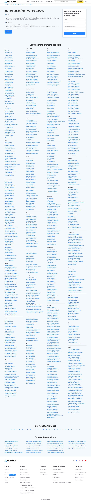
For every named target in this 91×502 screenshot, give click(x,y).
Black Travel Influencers (31, 129)
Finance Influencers (30, 318)
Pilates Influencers (9, 363)
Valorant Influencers (51, 174)
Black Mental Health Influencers (33, 58)
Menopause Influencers (31, 57)
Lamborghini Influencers (73, 192)
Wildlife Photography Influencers (54, 207)
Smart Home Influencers (10, 153)
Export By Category (19, 4)
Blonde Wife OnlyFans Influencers (75, 388)
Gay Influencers (71, 120)
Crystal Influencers (72, 169)
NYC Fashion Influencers (10, 292)
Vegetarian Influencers (9, 195)
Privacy (6, 480)
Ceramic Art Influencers (31, 359)
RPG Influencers (50, 162)
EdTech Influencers (72, 276)
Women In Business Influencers (75, 69)
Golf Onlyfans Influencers (52, 340)
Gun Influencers (8, 98)
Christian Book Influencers (52, 377)
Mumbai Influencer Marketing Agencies (55, 445)
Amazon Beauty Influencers (11, 328)
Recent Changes (79, 474)
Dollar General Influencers (31, 103)
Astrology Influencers (72, 168)
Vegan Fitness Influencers (10, 372)
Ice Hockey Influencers (31, 188)
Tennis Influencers (30, 174)
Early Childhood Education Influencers (76, 279)
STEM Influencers (72, 271)
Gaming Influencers (51, 145)
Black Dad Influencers (30, 262)
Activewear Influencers (10, 289)
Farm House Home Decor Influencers (34, 306)
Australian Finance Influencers (32, 337)
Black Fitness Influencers (10, 379)
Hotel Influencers (29, 151)
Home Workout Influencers (10, 393)
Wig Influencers (8, 334)
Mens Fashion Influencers (10, 268)
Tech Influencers (8, 69)
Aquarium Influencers (51, 244)
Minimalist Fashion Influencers (11, 297)
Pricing (80, 1)
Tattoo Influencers (30, 382)
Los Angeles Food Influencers (11, 227)
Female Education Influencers (74, 288)
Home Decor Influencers (10, 96)
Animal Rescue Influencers (52, 220)
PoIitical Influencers (9, 90)
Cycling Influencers (30, 169)
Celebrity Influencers (51, 265)
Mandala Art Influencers (31, 366)
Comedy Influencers (51, 283)
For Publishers (43, 469)
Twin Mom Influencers (30, 245)
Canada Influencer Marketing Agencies (55, 452)
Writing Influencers (51, 417)
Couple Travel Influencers (31, 134)
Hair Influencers (8, 329)
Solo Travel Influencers (31, 126)
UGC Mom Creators (9, 118)
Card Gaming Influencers (52, 180)
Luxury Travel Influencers (31, 121)
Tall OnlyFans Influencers (52, 337)
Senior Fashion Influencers (10, 298)
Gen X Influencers (51, 69)
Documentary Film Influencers (53, 259)
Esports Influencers (51, 153)
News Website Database (26, 485)
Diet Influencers (29, 85)
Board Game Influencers (52, 155)
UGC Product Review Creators (11, 124)
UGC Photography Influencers (74, 247)
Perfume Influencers (9, 335)
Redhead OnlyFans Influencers (53, 326)
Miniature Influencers (30, 380)
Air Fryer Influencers (9, 215)
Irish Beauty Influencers (10, 351)
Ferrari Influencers (72, 194)
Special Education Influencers (74, 282)
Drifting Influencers (72, 219)
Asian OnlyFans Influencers (53, 310)
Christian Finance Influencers (32, 340)
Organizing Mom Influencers (32, 243)
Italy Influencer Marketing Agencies (33, 452)
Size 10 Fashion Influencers (11, 295)
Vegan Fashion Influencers (10, 310)
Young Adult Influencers (52, 368)
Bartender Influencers (9, 253)
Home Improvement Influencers (32, 298)
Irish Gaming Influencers (52, 193)
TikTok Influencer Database (27, 493)
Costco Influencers (30, 94)
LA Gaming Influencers (52, 191)
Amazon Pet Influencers (52, 211)
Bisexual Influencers (72, 124)
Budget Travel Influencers (31, 147)
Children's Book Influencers (53, 369)
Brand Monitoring (57, 469)
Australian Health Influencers (32, 80)
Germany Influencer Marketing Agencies (55, 446)
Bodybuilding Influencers (10, 366)
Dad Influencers (29, 261)
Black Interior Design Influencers (33, 293)
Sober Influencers (51, 65)
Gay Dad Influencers (72, 144)
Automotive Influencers (73, 189)
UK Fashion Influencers (10, 290)
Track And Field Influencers (32, 195)
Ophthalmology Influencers (74, 306)
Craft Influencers (29, 347)
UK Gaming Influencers (52, 188)
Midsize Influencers (9, 279)
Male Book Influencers (52, 406)
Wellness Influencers (9, 79)
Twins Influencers (29, 255)
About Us (7, 469)
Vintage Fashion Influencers (11, 278)
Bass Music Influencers (52, 125)
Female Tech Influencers (10, 144)
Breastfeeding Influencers (31, 225)
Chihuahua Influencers (52, 227)
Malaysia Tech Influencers (10, 166)
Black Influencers (71, 81)
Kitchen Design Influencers (31, 300)
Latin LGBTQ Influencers (73, 150)
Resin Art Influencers (30, 363)
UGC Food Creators (9, 114)
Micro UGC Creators (9, 121)
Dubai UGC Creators (9, 135)
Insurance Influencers (30, 335)
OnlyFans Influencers (9, 73)
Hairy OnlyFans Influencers (74, 355)
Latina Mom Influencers (31, 230)
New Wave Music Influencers (53, 124)
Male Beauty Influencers (10, 339)
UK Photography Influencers (74, 258)
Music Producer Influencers (53, 116)
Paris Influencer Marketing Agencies (55, 450)
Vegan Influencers (8, 85)
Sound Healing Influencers (73, 165)
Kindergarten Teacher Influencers (75, 287)
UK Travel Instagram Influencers (33, 142)
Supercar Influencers (72, 191)
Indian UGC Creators (9, 133)
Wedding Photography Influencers (75, 239)
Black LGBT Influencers (73, 148)
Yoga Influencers (8, 76)
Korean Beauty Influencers (10, 348)
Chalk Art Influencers (30, 383)
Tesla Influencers (71, 218)
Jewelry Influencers (9, 305)
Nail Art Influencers (30, 361)
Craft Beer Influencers (9, 242)
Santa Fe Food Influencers (73, 406)
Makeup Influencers (9, 321)
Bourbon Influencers (9, 250)
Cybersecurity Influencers (10, 151)
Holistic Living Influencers (73, 163)
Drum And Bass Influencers (53, 135)
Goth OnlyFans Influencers (52, 359)
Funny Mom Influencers (31, 229)
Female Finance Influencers (32, 321)
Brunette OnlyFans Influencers (53, 350)
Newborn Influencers (72, 340)
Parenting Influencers (9, 93)
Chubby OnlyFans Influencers (53, 358)
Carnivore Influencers (9, 193)
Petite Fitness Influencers (10, 390)
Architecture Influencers (31, 281)
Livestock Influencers (51, 241)
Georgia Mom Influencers (73, 407)
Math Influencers (71, 274)
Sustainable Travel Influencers (32, 131)
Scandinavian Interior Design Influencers (34, 312)
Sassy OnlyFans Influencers (74, 360)
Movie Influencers (51, 256)
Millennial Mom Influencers (31, 246)
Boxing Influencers (30, 171)
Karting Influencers (30, 209)
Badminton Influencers (31, 182)
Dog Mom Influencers (51, 209)
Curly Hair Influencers (9, 331)
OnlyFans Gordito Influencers (74, 401)
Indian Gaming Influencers (52, 186)
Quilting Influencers (30, 351)
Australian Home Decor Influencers (33, 309)
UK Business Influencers (73, 65)
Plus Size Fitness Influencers (11, 371)
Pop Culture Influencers (52, 252)
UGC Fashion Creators (9, 110)
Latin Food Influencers (9, 234)
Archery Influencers (30, 204)
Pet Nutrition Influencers (52, 212)
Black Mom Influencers (31, 221)
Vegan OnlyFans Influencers (53, 345)
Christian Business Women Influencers (76, 74)
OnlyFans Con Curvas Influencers (75, 395)
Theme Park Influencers (52, 273)
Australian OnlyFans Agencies (11, 448)
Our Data (7, 472)
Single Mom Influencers (31, 219)
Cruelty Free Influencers (10, 342)
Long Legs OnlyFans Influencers (75, 358)
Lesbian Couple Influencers (74, 139)
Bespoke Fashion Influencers (11, 311)
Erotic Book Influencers (52, 398)
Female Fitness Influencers (10, 374)
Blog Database (23, 472)
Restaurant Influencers (9, 187)
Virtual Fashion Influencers (10, 308)
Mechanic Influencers (72, 200)
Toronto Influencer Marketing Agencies (76, 443)
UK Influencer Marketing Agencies (33, 443)
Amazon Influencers (9, 74)
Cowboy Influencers (51, 66)
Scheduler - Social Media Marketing (62, 482)
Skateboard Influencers (31, 179)
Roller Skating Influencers (31, 198)
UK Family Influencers (30, 269)
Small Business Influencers (74, 54)
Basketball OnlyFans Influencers (75, 381)
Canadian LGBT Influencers (74, 147)
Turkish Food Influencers (10, 231)
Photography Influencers (10, 66)
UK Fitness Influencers (9, 385)
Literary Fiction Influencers (52, 399)
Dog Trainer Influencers (52, 217)
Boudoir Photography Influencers (75, 248)
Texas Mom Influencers (31, 238)
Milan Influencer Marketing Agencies (55, 441)
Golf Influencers (8, 65)
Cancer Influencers (30, 68)
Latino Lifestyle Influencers (53, 82)
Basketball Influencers (30, 176)
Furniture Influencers (30, 301)
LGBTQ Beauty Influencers (10, 353)
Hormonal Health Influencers (32, 77)
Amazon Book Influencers (52, 395)
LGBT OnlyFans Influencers (53, 334)
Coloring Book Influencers (52, 384)
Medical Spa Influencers (73, 318)
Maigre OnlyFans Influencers (74, 369)
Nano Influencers (8, 52)
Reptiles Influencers (51, 203)
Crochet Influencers (30, 353)
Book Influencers (8, 80)
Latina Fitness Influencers (10, 384)
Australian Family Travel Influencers (33, 266)
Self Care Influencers (9, 103)
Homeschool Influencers (73, 273)
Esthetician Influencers (73, 303)
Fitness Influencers (9, 58)
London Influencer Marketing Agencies (34, 445)
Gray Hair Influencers (9, 332)
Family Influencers (30, 251)
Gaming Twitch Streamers (52, 150)
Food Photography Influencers (74, 242)
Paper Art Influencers (30, 367)
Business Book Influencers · (53, 392)
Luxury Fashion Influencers (10, 267)
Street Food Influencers (10, 228)
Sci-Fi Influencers (50, 290)
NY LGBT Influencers (72, 155)
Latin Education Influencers (74, 285)
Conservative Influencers (10, 92)
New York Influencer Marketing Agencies (14, 452)
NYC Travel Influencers (31, 144)
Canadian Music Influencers (53, 122)
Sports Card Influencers (31, 193)
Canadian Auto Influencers (74, 205)
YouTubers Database (25, 482)
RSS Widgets (56, 474)
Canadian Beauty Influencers (11, 354)
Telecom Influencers (9, 155)
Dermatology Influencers (73, 302)
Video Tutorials (79, 469)
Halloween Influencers (51, 289)
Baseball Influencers (30, 181)
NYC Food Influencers (9, 225)
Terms (6, 482)
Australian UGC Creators (10, 122)
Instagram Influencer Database (27, 487)
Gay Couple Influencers (73, 142)
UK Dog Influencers (51, 236)
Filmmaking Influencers (52, 251)
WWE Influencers (50, 284)
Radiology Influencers (72, 311)
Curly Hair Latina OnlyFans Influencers (76, 365)
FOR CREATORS (49, 1)
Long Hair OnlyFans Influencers (75, 390)
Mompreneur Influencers (73, 66)
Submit (74, 33)
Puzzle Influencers (51, 161)
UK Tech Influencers (9, 156)
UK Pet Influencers (51, 234)
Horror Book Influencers (52, 382)
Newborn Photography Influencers (75, 240)
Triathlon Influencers (30, 201)
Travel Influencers (8, 57)
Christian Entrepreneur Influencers (75, 76)
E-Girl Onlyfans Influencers (52, 324)
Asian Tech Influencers (10, 167)
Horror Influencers (8, 101)
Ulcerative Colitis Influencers (74, 404)
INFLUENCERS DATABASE (37, 1)
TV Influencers (50, 262)
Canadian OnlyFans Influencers (53, 316)
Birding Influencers (51, 239)
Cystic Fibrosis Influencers (31, 71)
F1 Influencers (71, 213)
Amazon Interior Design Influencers (33, 113)
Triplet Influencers (30, 256)
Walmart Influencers (30, 95)
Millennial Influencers (51, 68)
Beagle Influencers (51, 242)
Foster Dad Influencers (73, 411)
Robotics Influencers (9, 169)
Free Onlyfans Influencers (52, 312)
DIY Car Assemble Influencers (74, 210)
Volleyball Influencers (30, 192)
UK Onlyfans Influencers (52, 315)
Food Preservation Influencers (11, 236)
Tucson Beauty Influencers (74, 412)
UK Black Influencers (72, 110)
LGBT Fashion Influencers (73, 128)
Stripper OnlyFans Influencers (74, 350)
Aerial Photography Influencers (74, 255)
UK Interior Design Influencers (32, 295)
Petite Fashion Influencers (10, 284)
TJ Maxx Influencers (30, 99)
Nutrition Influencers (9, 214)
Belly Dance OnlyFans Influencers (75, 361)
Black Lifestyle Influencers (52, 76)
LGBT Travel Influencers (31, 132)
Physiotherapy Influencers (31, 73)
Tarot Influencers (71, 166)
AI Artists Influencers (30, 364)
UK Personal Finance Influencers (33, 332)
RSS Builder (55, 480)
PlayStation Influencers (52, 170)
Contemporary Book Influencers (54, 396)
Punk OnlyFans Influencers (74, 384)
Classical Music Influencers (53, 97)
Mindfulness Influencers (73, 161)
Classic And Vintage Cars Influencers (76, 202)
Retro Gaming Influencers (52, 164)
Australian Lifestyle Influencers (53, 85)
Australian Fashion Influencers (11, 294)
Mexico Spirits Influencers (10, 257)
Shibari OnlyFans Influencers (74, 354)
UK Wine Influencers (9, 260)
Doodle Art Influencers (31, 372)
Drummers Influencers (51, 137)
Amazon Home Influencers (31, 111)
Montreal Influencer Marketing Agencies (77, 441)
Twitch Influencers (51, 270)
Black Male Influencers (73, 106)
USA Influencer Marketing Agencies (33, 441)
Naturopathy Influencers (73, 313)
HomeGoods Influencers (31, 105)
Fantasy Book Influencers (52, 393)
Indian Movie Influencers (52, 302)
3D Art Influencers (30, 369)
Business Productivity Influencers (75, 68)
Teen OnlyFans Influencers (52, 353)
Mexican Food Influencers (10, 209)
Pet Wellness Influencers (52, 214)
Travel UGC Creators (9, 111)
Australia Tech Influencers (10, 170)
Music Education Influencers (53, 118)
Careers (10, 474)
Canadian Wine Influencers (10, 258)
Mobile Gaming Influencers (52, 172)
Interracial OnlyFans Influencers (54, 348)
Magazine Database (25, 477)
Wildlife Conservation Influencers (54, 204)
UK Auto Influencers (72, 199)
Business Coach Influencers (74, 55)
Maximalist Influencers (52, 57)
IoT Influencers (8, 159)
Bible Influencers (71, 177)
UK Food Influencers (9, 223)
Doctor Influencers (72, 299)
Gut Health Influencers (30, 61)
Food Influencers (8, 55)
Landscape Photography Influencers (76, 245)
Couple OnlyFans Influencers (53, 308)
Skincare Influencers (9, 323)
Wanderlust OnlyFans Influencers (75, 352)
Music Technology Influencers (53, 114)
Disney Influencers (51, 271)
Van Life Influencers (30, 137)
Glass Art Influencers (30, 377)
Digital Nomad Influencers (31, 136)
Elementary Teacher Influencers (75, 281)
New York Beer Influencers (10, 255)
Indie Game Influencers (52, 182)
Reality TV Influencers (51, 254)
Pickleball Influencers (30, 163)
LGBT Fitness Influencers (73, 132)
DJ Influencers (50, 106)
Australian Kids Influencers (74, 337)
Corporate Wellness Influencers (32, 82)
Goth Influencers (50, 63)
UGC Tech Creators (9, 127)
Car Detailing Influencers (73, 224)
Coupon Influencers (30, 102)
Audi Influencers (71, 216)
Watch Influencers (8, 303)
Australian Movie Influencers (53, 300)
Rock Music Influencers (52, 92)
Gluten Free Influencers (10, 188)
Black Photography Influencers (74, 113)
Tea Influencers (8, 244)
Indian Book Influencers (52, 411)
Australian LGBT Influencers (74, 151)
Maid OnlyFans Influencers (74, 376)
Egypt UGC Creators (9, 137)
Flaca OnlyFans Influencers (74, 349)
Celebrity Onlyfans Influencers (53, 339)
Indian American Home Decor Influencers (35, 311)
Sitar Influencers (50, 132)
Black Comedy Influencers (52, 295)
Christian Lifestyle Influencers (53, 58)
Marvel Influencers (51, 276)
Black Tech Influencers (9, 145)
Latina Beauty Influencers (10, 324)
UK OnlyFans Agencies (10, 446)
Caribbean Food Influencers (11, 233)
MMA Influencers (29, 160)
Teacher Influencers (72, 277)
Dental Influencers (72, 316)
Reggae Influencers (51, 130)
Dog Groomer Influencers (52, 223)
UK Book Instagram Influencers (53, 385)
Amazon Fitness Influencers (11, 388)
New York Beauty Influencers (11, 347)
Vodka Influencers (8, 249)
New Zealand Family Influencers (33, 267)
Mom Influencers (8, 63)
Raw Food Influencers (9, 219)
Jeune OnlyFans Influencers (74, 371)
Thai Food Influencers (9, 211)
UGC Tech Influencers (9, 175)
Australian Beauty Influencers (11, 350)
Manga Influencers (51, 286)
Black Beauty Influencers (10, 337)
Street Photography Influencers (75, 244)
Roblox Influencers (51, 151)
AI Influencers (8, 150)
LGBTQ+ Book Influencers (52, 412)
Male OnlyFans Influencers (52, 343)
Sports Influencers (30, 158)
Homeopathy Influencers (73, 308)
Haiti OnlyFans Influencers (73, 382)
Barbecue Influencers (9, 204)
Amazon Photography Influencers (75, 251)
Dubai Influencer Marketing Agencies (34, 446)
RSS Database (23, 469)
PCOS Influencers (29, 69)
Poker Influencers (50, 158)
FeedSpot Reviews (9, 477)
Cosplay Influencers (9, 281)
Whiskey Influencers (9, 246)
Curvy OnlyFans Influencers (53, 342)
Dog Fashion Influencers (52, 215)
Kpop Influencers (50, 108)
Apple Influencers (8, 147)
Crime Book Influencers (52, 374)
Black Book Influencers (52, 371)
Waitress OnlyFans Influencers (74, 373)
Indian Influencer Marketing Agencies (55, 443)
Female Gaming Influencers (53, 167)
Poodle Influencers (51, 228)
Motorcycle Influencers (73, 197)
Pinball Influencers (51, 178)
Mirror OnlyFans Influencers (74, 357)
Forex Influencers (29, 327)
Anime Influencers (51, 268)
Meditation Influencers (73, 171)
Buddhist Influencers (72, 176)
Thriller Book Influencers (52, 376)
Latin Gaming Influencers (52, 183)
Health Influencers (8, 77)
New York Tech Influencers (10, 162)
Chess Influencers (30, 173)
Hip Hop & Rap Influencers (52, 95)
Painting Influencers (30, 348)
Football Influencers (30, 168)
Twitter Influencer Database (27, 490)
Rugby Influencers (30, 203)
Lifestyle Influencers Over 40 (53, 55)
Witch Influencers (50, 61)
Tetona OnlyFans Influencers (74, 368)
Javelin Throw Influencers (31, 196)
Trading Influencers (30, 324)
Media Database (44, 474)
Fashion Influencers (9, 54)
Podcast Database (24, 474)
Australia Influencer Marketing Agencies (77, 446)
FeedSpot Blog (78, 480)
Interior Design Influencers (31, 277)
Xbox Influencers (50, 159)
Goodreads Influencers (52, 401)
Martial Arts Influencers (31, 207)
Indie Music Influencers (52, 99)
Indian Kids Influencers (73, 339)
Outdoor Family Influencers (32, 264)
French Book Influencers (52, 409)
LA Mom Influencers (30, 240)
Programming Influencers (10, 148)
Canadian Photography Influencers (75, 259)
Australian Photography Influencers (75, 261)
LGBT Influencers (8, 68)
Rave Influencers (50, 111)
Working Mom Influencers (31, 227)
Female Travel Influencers (31, 128)
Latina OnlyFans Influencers (53, 318)
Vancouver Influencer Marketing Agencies (77, 445)
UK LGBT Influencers (72, 145)
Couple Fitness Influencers (10, 395)
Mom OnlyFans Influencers (53, 321)
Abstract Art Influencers (31, 378)
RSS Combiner (56, 477)
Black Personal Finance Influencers (33, 329)
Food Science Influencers (10, 238)
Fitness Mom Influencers (10, 382)
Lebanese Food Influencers (10, 207)
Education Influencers (9, 87)
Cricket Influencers (30, 165)
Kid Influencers (71, 324)
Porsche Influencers (72, 211)
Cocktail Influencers (9, 241)
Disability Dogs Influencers (53, 231)
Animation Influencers (51, 267)
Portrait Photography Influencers (75, 237)
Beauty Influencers (9, 60)
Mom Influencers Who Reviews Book (55, 415)
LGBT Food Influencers (73, 134)
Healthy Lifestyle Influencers (53, 84)
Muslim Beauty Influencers (10, 340)
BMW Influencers (71, 195)
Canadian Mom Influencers (31, 237)
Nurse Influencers (72, 314)
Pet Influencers (8, 84)
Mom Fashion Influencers (10, 287)
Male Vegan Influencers (10, 217)
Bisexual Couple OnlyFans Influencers (76, 403)
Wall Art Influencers (30, 370)
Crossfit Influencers (9, 365)
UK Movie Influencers (51, 298)
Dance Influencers (51, 249)
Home (27, 1)
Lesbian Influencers (72, 121)
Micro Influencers (8, 50)
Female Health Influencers (31, 60)
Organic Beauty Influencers (10, 326)
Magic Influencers (51, 287)
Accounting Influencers (31, 333)
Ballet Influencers (50, 281)
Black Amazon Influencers (73, 108)
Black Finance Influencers (31, 338)
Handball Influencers (30, 206)
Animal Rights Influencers (52, 219)
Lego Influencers (50, 156)
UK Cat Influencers (51, 238)
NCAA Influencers (30, 190)
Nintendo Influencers (51, 148)
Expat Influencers (50, 73)
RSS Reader (43, 472)
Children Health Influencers (32, 79)
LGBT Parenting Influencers (32, 272)
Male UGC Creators (9, 116)
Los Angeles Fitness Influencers (12, 387)
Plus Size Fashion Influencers (11, 273)
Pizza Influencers (8, 203)
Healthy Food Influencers (10, 185)
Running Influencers (9, 88)
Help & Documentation (80, 472)
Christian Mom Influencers (31, 222)
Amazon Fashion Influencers (11, 270)
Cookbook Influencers (9, 220)
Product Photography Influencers (75, 253)
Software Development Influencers (12, 164)
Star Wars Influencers (51, 275)
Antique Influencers (30, 303)
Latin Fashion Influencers (10, 313)
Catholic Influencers (72, 181)
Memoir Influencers (51, 403)
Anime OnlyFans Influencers (53, 356)
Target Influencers (30, 92)
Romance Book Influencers (52, 379)
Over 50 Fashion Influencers (11, 283)
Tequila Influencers (9, 252)
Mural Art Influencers (30, 375)
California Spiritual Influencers (74, 179)
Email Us (8, 32)
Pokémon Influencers (51, 175)
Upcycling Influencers (51, 60)
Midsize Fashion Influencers (11, 300)
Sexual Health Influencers (31, 55)
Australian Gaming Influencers (53, 189)
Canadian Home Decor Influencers (33, 307)
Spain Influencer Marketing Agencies (34, 448)
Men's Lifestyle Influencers (53, 74)
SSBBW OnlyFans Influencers (74, 366)
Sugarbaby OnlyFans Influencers (75, 363)
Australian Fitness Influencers (11, 392)
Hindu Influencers (72, 174)
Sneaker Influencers (9, 302)
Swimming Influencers (30, 187)
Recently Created (79, 477)
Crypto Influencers (30, 326)
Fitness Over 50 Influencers (11, 377)
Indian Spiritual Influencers (74, 184)
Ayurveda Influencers (30, 66)
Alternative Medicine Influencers (75, 310)
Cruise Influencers (30, 140)
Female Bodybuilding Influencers (12, 376)
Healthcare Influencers (73, 297)
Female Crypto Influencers (31, 330)
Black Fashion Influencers (10, 276)
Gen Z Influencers (51, 71)
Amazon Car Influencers (73, 208)
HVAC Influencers (29, 288)
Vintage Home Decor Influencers (33, 296)
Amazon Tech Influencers (10, 158)
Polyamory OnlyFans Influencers (75, 379)
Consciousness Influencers (74, 173)
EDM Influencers (50, 110)
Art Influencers (29, 345)
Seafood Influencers (9, 201)
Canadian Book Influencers (53, 387)
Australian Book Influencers (53, 388)
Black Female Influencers (73, 105)
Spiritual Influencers (9, 82)
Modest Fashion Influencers (11, 286)
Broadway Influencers (51, 279)
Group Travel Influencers (31, 148)
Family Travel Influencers (31, 123)
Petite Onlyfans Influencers (53, 320)
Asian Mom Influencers (31, 232)
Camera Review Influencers (74, 250)
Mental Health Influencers (31, 54)
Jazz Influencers (50, 102)
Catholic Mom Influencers (31, 224)
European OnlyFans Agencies (11, 445)
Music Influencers (51, 91)
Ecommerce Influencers (31, 110)
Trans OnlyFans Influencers (53, 335)
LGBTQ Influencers (72, 118)
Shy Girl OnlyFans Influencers (74, 385)
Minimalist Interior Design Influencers (34, 304)
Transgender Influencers (73, 123)
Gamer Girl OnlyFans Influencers (54, 361)
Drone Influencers (72, 264)
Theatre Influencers (51, 278)
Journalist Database (25, 480)
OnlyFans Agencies (9, 443)
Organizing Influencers (31, 284)
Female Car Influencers (73, 222)
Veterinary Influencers (51, 222)
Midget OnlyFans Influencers (53, 354)
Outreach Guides (29, 4)
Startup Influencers (72, 52)
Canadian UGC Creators (10, 130)
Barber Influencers (9, 343)
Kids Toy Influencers (72, 332)
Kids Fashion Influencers (73, 326)
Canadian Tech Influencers (10, 161)
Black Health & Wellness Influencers (76, 92)
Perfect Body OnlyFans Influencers (75, 392)
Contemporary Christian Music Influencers (56, 121)
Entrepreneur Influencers (73, 50)
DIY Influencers (29, 285)
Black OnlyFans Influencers (53, 323)
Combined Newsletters (58, 472)
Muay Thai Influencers (30, 177)
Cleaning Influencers (30, 282)
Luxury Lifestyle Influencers (53, 52)
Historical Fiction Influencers (53, 404)
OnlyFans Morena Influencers (74, 393)
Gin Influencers (8, 247)
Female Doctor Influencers (73, 319)
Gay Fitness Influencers (73, 137)
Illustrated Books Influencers (53, 414)
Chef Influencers (8, 200)
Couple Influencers (9, 71)
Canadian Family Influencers (32, 270)
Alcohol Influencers (9, 239)
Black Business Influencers (74, 63)
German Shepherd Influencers (53, 230)
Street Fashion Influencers (10, 271)
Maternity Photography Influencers (75, 256)
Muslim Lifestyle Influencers (53, 77)
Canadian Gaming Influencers (53, 185)
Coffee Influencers (9, 198)
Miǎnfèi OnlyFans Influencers (74, 396)
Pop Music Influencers (52, 100)
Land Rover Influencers (73, 221)
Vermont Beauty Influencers (74, 409)
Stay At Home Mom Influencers (32, 241)
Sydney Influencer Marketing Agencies (76, 448)
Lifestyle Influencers (9, 61)
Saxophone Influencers (52, 133)
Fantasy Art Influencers (31, 374)
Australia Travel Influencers (32, 145)
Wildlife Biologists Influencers (53, 206)
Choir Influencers (50, 140)
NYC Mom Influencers (30, 235)
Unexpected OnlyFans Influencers (75, 387)
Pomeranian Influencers (52, 225)
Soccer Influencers (30, 166)
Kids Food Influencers (9, 190)
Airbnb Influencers (30, 124)
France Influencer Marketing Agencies (55, 448)
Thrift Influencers (8, 306)
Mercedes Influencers (73, 214)
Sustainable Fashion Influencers (11, 275)
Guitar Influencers (51, 103)
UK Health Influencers (30, 74)
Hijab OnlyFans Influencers (53, 347)
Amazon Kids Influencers (73, 328)
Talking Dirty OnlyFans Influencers (75, 377)
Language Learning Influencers (75, 290)
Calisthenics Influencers (10, 380)
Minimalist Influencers (51, 54)
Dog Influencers (50, 200)
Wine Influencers (8, 196)
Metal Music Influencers (52, 129)
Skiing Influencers (30, 184)
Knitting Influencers (30, 350)
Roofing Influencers (30, 287)
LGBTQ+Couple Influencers (74, 129)
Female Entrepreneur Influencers (75, 61)
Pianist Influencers (51, 105)
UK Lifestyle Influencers (52, 79)
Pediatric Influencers (72, 305)
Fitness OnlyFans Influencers (53, 328)
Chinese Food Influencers (10, 212)
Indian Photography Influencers (75, 262)
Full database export (9, 4)
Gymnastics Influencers (31, 200)
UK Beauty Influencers (9, 345)
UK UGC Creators (8, 129)
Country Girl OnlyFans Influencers (54, 351)
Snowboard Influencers (31, 185)
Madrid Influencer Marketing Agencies (34, 450)
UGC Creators (8, 108)
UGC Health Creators (9, 125)
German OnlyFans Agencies (11, 450)
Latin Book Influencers (52, 407)
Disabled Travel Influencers (32, 153)
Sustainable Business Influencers (75, 58)
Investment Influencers (10, 100)
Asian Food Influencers (10, 222)
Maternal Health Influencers (32, 76)
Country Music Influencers (52, 94)
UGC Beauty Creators (9, 113)
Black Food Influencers (73, 99)
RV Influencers (29, 139)
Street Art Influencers (30, 356)
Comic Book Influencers (52, 372)
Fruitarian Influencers (9, 206)
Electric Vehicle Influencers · (74, 206)
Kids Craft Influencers (72, 329)
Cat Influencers (50, 201)
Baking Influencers (9, 184)
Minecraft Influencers (51, 147)
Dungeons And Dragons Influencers (54, 169)
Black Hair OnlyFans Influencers (75, 374)
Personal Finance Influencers (32, 319)
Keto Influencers (8, 192)
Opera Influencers (51, 113)
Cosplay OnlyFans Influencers (53, 313)
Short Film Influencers (51, 257)
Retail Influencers (29, 108)
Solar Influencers (8, 172)
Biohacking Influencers (31, 65)
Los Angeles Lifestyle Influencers (54, 80)
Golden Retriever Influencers (53, 233)
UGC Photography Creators (11, 119)
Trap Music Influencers (52, 127)
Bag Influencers (29, 100)
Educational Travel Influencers (32, 150)
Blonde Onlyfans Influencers (53, 329)
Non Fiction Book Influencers (53, 390)
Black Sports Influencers (73, 111)
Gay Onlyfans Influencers (52, 332)
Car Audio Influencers (72, 225)
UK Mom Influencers (30, 233)
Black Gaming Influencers (52, 166)
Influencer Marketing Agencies (11, 441)
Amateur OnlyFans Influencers (53, 331)
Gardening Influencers (9, 95)
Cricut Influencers (29, 358)
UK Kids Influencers (72, 336)
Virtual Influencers (8, 174)
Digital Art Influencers (30, 355)
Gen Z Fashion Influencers (10, 314)
